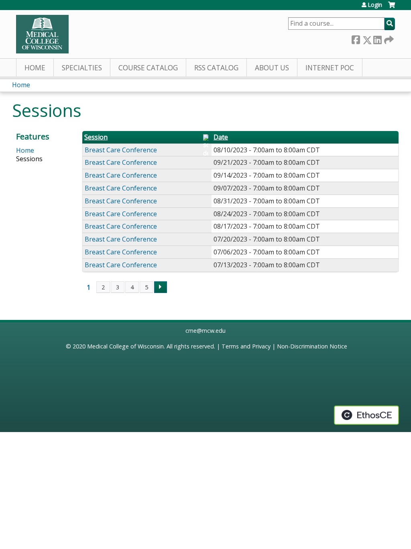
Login (375, 5)
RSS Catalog (216, 67)
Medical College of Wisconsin (125, 346)
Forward (388, 38)
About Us (272, 67)
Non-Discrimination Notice (312, 346)
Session (96, 137)
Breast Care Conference (121, 149)
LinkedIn (377, 38)
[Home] (42, 34)
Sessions (29, 158)
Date (221, 137)
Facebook (356, 38)
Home (34, 67)
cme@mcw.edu (205, 330)
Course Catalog (148, 67)
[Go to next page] (160, 287)
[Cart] (391, 8)
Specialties (82, 67)
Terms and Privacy (246, 346)
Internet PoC (329, 67)
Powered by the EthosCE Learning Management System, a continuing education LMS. (366, 415)
